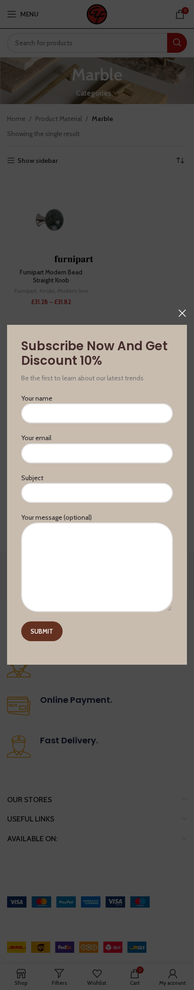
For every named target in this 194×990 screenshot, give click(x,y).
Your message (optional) (56, 517)
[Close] (182, 313)
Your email (36, 438)
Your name (36, 398)
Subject (32, 478)
